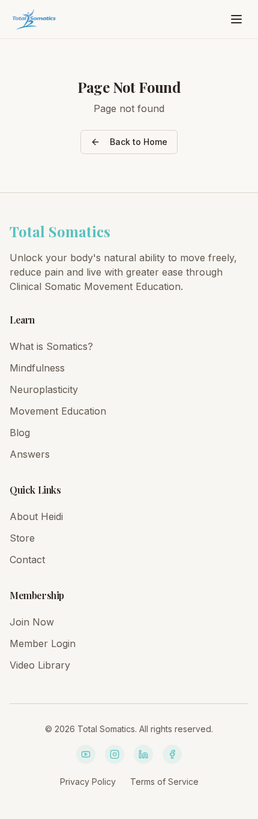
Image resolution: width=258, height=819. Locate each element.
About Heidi (36, 516)
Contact (27, 560)
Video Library (40, 665)
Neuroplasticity (44, 389)
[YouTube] (85, 754)
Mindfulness (37, 368)
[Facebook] (172, 754)
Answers (30, 454)
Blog (20, 433)
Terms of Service (164, 781)
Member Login (43, 643)
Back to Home (138, 142)
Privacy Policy (88, 781)
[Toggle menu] (236, 19)
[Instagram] (114, 754)
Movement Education (58, 411)
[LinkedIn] (143, 754)
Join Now (32, 622)
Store (22, 538)
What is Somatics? (51, 346)
